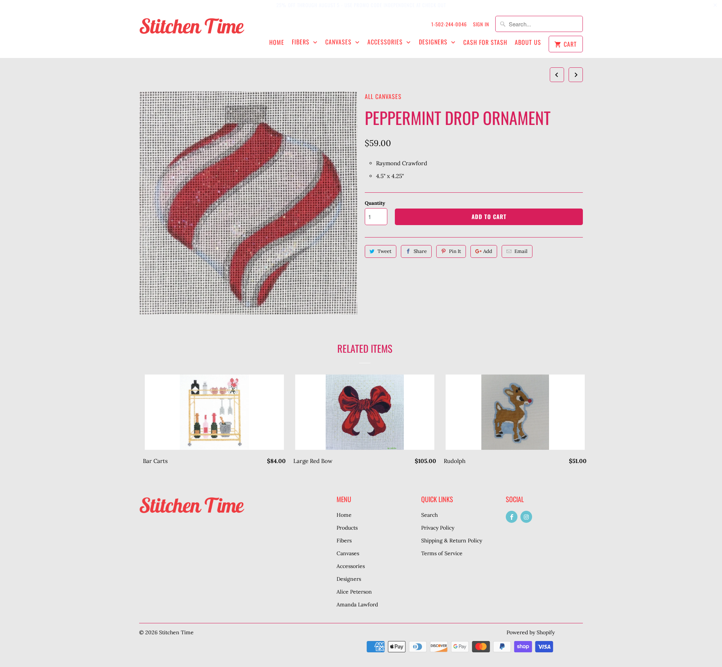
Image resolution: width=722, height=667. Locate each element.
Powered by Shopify (531, 632)
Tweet (384, 251)
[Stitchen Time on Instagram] (526, 517)
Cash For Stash (485, 42)
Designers (434, 42)
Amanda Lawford (357, 604)
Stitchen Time (176, 632)
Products (347, 527)
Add (487, 251)
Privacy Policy (437, 527)
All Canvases (383, 96)
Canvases (339, 42)
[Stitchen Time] (191, 30)
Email (521, 251)
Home (276, 42)
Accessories (386, 42)
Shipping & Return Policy (451, 540)
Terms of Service (442, 553)
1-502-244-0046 (449, 24)
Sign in (481, 24)
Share (420, 251)
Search (429, 515)
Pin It (455, 251)
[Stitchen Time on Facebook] (511, 517)
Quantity (375, 203)
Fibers (301, 42)
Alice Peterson (354, 591)
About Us (528, 42)
